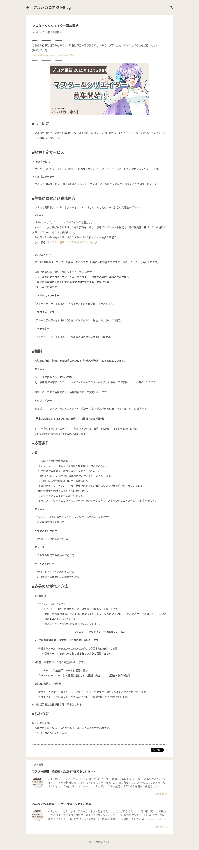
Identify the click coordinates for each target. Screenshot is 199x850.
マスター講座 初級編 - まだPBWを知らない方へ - (63, 771)
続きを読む (161, 794)
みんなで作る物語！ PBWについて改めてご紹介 (61, 804)
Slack (88, 692)
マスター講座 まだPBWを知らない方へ (72, 242)
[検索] (171, 8)
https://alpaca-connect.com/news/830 (53, 55)
